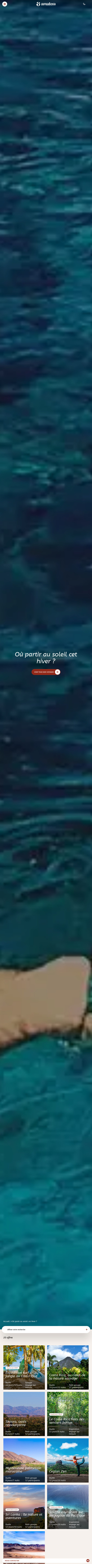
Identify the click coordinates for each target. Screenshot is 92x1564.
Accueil (6, 1321)
